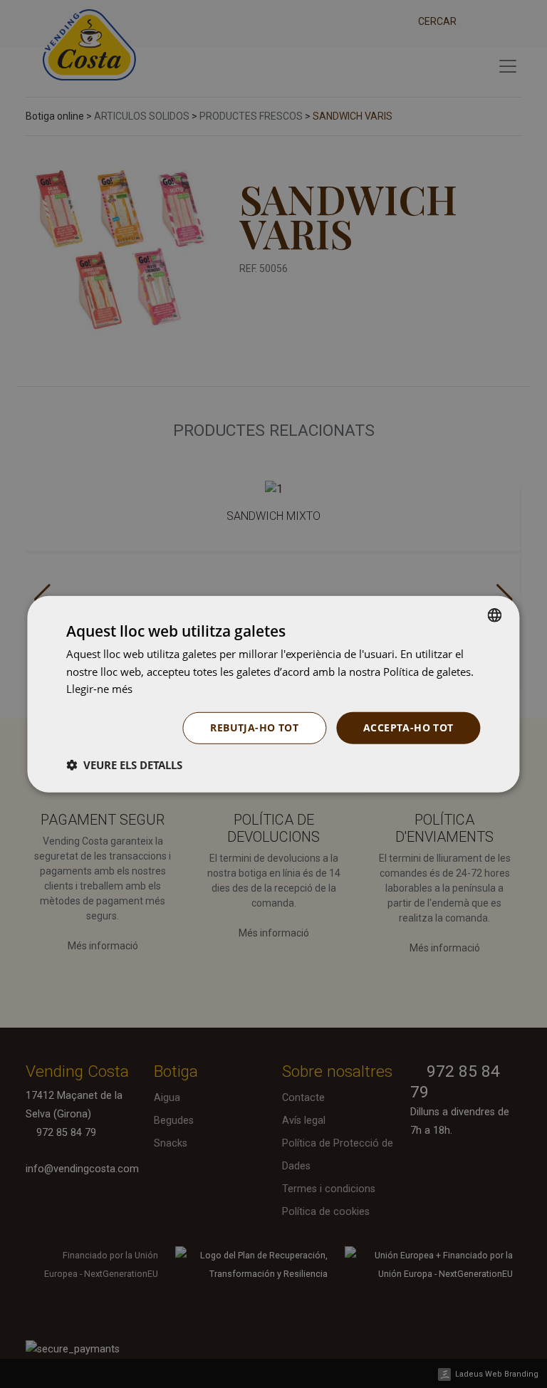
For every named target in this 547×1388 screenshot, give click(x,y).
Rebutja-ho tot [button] (254, 727)
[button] (124, 764)
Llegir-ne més (99, 689)
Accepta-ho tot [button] (408, 727)
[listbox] (495, 614)
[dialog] (273, 693)
